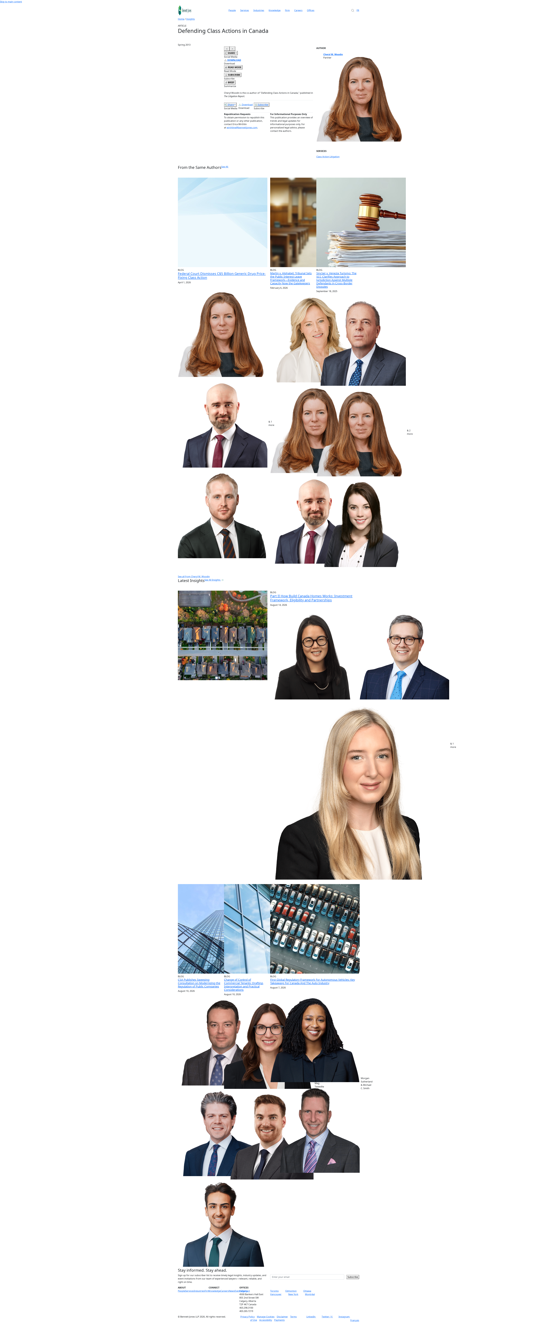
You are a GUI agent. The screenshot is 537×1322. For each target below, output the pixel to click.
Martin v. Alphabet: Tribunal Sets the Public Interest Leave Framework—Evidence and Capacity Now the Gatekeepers (291, 278)
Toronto (274, 1290)
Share (231, 104)
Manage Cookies (266, 1316)
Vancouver (276, 1294)
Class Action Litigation (328, 156)
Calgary (243, 1290)
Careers (298, 10)
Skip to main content (11, 1)
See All (224, 166)
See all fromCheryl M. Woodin (194, 576)
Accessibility (265, 1320)
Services (244, 10)
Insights (190, 19)
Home (181, 19)
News (232, 1290)
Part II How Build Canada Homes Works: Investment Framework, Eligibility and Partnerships (311, 598)
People (232, 10)
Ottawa (307, 1290)
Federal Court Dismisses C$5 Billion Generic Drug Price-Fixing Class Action (222, 275)
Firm (287, 10)
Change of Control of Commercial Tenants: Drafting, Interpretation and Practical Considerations (244, 985)
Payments (279, 1320)
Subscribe (263, 104)
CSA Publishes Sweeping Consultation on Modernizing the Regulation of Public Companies (199, 983)
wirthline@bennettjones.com (242, 127)
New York (293, 1294)
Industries (258, 10)
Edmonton (291, 1290)
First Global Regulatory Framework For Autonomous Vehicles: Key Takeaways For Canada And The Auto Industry (312, 981)
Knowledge (275, 10)
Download (247, 104)
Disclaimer (282, 1316)
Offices (310, 10)
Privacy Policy (247, 1316)
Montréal (310, 1294)
